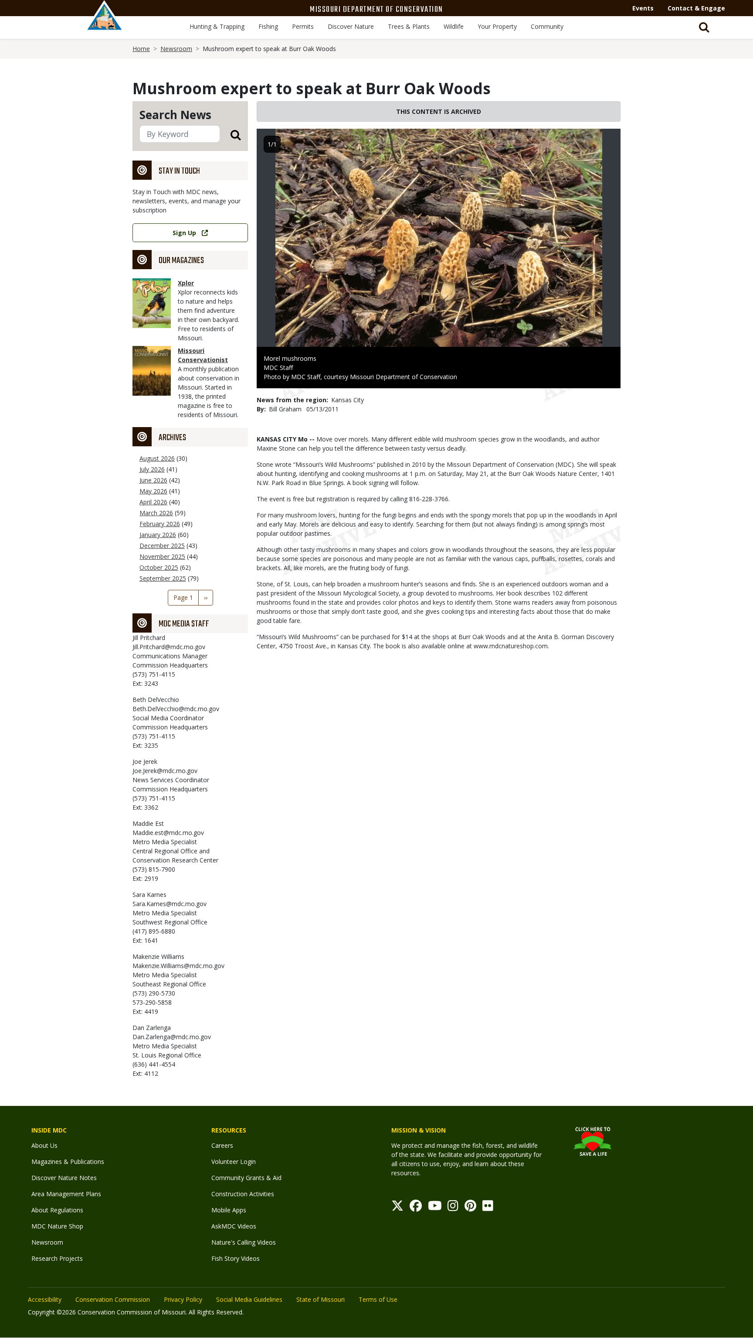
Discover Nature (351, 26)
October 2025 (158, 567)
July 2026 (152, 469)
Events (643, 8)
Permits (303, 26)
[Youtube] (435, 1208)
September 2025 (162, 578)
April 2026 (153, 502)
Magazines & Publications (67, 1161)
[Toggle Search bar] (704, 27)
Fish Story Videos (235, 1258)
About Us (44, 1145)
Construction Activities (242, 1194)
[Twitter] (397, 1208)
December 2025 (162, 545)
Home (141, 48)
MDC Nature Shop (57, 1226)
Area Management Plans (66, 1194)
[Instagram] (453, 1208)
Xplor (186, 283)
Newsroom (176, 48)
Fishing (268, 26)
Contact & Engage (696, 8)
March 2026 (156, 513)
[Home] (105, 25)
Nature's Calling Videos (243, 1242)
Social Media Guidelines (249, 1299)
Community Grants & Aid (246, 1178)
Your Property (497, 26)
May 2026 (153, 491)
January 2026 (157, 534)
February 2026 (159, 524)
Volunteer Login (233, 1161)
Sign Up (184, 233)
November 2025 (162, 556)
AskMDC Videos (233, 1226)
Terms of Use (378, 1299)
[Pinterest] (470, 1208)
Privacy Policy (183, 1299)
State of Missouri (320, 1299)
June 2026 (153, 480)
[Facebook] (416, 1208)
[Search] (230, 134)
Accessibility (44, 1299)
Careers (222, 1145)
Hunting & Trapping (217, 26)
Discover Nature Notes (64, 1178)
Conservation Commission (112, 1299)
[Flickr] (487, 1208)
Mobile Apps (228, 1210)
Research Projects (57, 1258)
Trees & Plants (409, 26)
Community (547, 26)
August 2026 (157, 458)
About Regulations (57, 1210)
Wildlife (454, 26)
